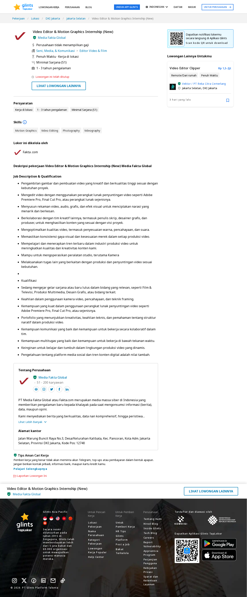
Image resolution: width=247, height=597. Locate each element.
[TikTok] (63, 580)
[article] (200, 84)
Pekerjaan (18, 18)
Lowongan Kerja (49, 7)
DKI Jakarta (53, 18)
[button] (34, 37)
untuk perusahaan (215, 7)
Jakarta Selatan (75, 18)
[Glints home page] (23, 7)
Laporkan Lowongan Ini (32, 475)
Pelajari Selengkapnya (30, 469)
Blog (88, 7)
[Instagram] (14, 580)
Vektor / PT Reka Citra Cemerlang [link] (204, 83)
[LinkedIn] (43, 580)
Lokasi (35, 18)
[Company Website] (36, 389)
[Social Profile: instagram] (44, 389)
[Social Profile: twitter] (51, 389)
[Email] (53, 580)
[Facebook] (34, 580)
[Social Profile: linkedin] (67, 389)
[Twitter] (24, 580)
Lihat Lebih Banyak (30, 422)
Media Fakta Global (52, 38)
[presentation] (23, 7)
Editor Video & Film (93, 51)
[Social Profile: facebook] (59, 389)
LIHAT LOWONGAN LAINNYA (59, 86)
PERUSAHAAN (72, 7)
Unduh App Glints (127, 7)
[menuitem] (157, 7)
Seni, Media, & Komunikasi (55, 51)
